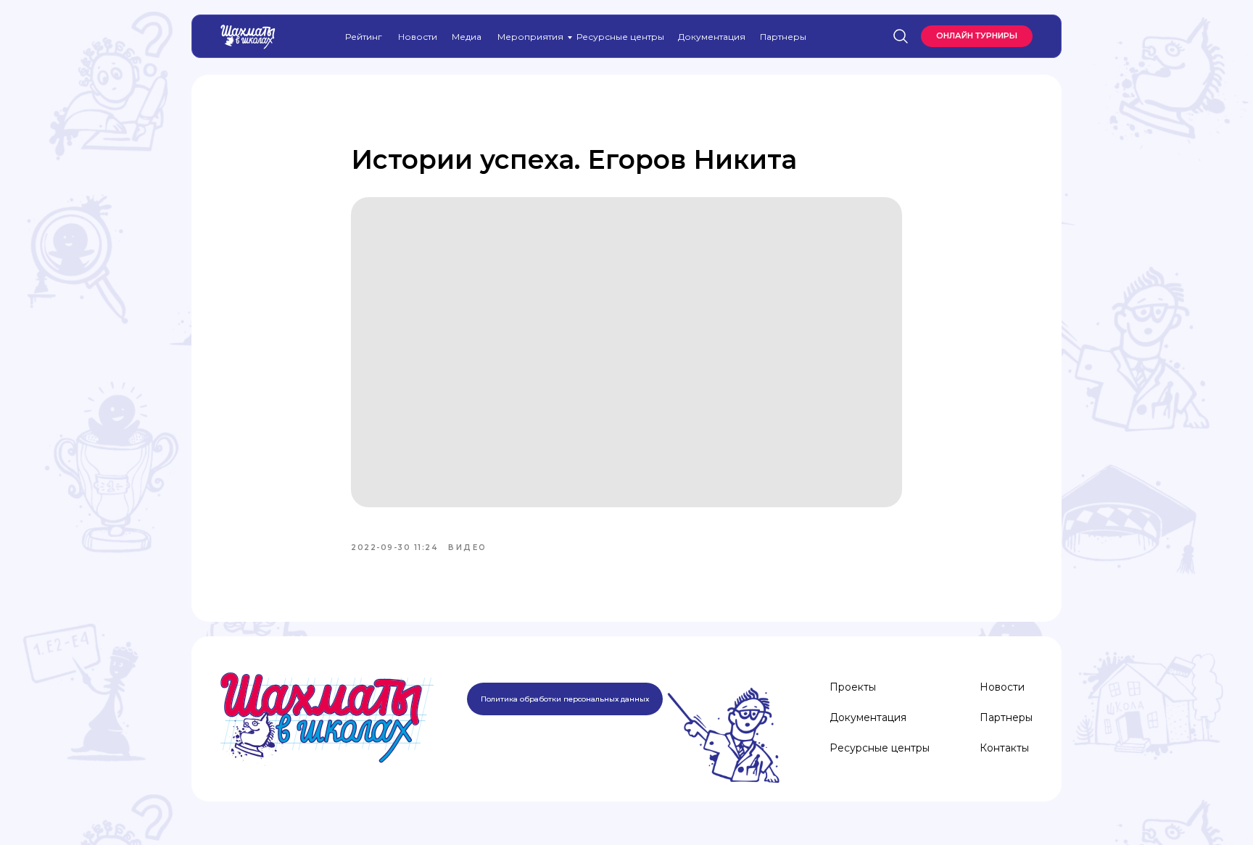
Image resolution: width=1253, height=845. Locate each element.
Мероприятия (530, 36)
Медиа (466, 36)
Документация (711, 36)
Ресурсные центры (620, 36)
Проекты (853, 687)
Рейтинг (363, 36)
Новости (417, 36)
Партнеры (783, 36)
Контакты (1004, 747)
